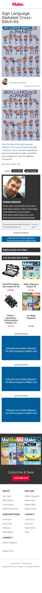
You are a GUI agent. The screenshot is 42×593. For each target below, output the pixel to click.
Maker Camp (30, 508)
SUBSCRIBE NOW (21, 478)
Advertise (29, 523)
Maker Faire (30, 500)
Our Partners (8, 504)
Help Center (30, 527)
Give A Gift (7, 523)
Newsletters (8, 532)
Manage (6, 527)
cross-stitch (17, 171)
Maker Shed (30, 504)
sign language (31, 171)
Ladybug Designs (9, 150)
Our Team (7, 496)
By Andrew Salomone (18, 82)
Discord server (34, 225)
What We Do (8, 500)
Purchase (7, 519)
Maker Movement (10, 508)
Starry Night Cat (12, 164)
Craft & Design (10, 28)
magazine (32, 496)
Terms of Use (27, 563)
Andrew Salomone (12, 201)
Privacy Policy (15, 563)
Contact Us (30, 519)
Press (27, 532)
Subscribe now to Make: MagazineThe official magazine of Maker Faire (21, 239)
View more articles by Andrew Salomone (19, 217)
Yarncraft (26, 28)
